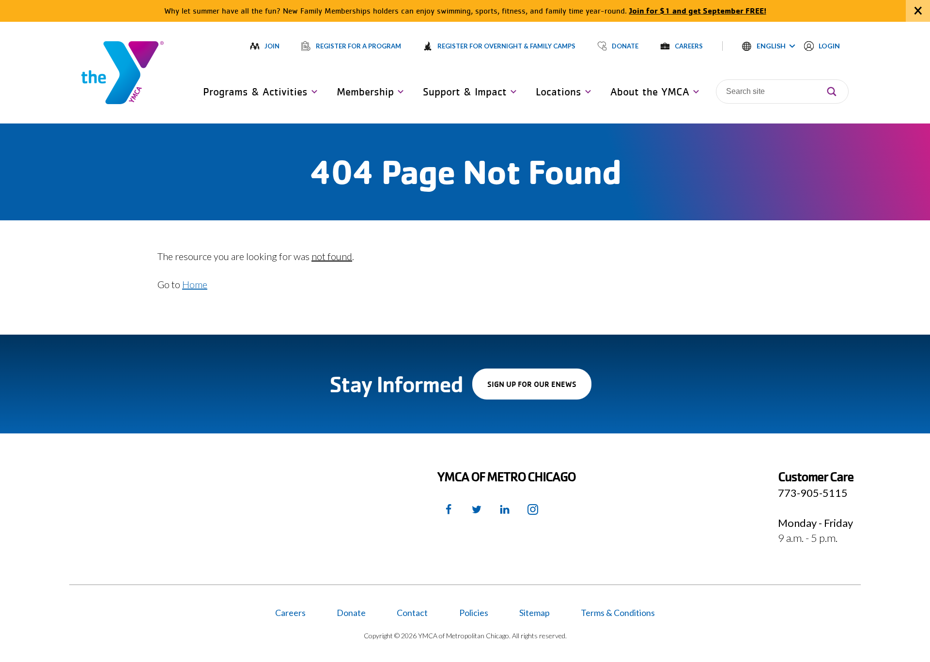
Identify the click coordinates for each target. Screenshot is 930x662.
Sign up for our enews (539, 389)
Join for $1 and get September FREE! (697, 10)
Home (194, 284)
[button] (768, 46)
